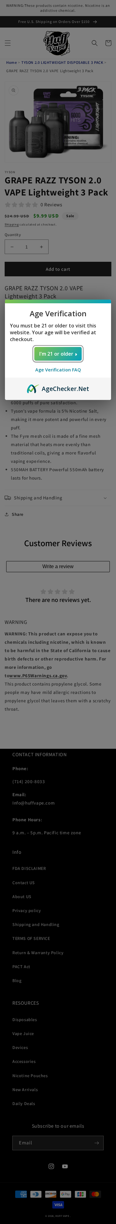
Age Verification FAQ (58, 370)
